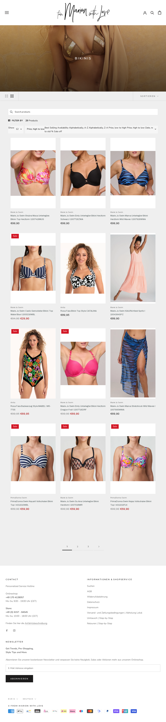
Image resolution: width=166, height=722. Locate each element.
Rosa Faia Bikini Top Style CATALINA (78, 311)
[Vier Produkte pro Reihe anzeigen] (12, 96)
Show (11, 127)
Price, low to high (117, 127)
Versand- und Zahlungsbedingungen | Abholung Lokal (114, 612)
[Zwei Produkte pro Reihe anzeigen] (6, 96)
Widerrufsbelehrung (97, 596)
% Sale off (56, 131)
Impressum (92, 607)
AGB (89, 591)
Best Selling (51, 127)
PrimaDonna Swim (19, 497)
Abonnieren (19, 678)
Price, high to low (136, 127)
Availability (62, 127)
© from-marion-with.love (25, 706)
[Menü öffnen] (7, 12)
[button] (35, 129)
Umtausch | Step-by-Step (100, 618)
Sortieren (148, 96)
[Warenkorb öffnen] (159, 12)
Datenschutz (93, 602)
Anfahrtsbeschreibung (36, 623)
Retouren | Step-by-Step (99, 623)
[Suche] (152, 12)
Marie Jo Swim (17, 212)
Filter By (17, 120)
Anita (62, 307)
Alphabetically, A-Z (78, 127)
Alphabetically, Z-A (98, 127)
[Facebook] (7, 630)
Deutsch (28, 699)
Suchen (91, 586)
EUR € (11, 699)
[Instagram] (14, 630)
